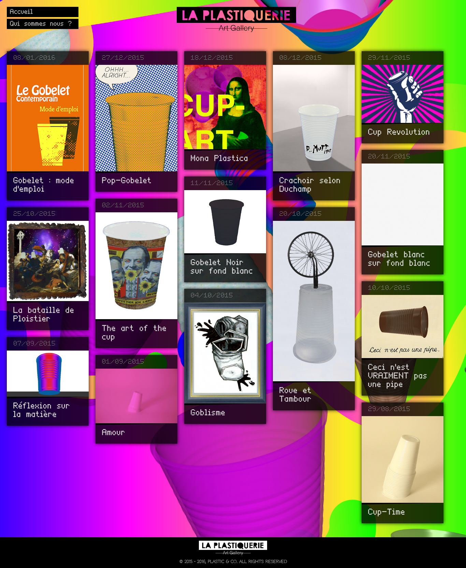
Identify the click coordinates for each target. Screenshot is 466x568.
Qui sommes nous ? (41, 23)
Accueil (21, 12)
